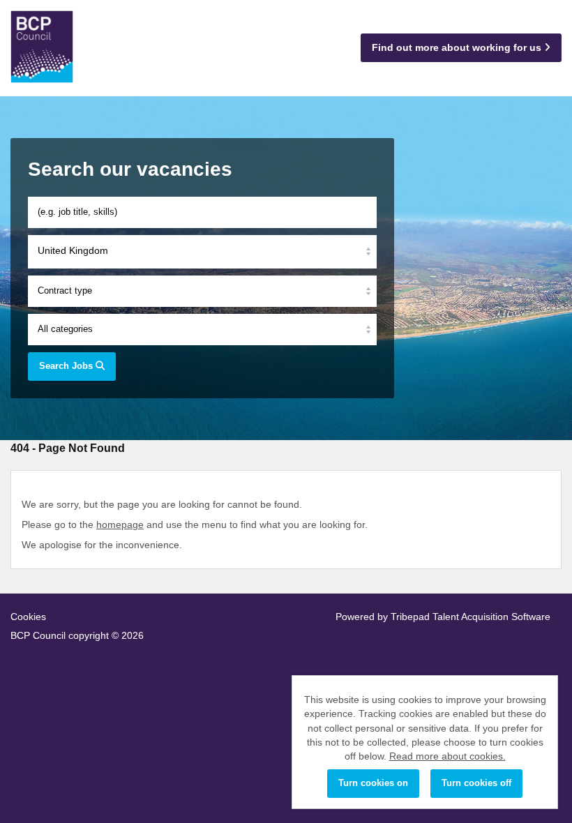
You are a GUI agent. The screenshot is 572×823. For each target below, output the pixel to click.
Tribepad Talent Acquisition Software (470, 616)
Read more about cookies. (447, 756)
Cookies (28, 616)
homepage (120, 524)
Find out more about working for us (458, 47)
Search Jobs (67, 366)
